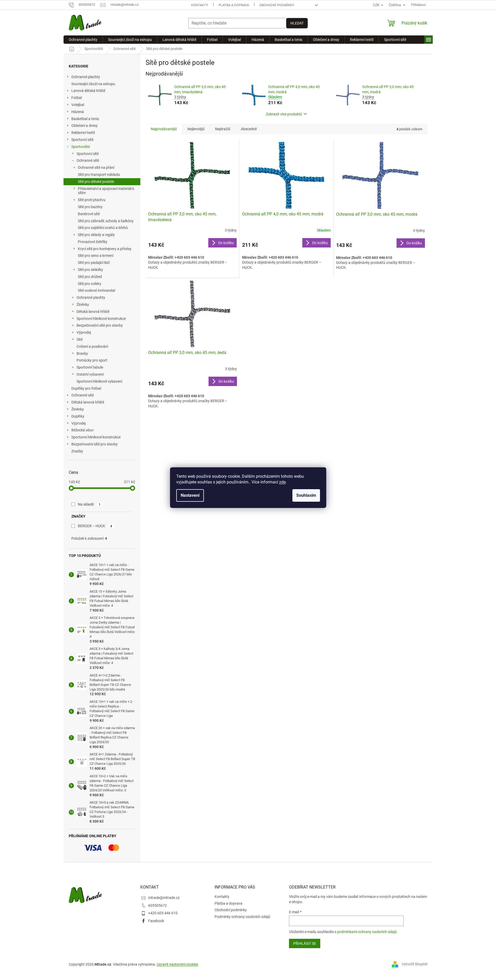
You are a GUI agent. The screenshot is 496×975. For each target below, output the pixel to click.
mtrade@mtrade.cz (164, 898)
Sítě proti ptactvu (91, 200)
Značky (77, 451)
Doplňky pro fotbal (86, 388)
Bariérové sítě (89, 214)
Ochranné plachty (85, 77)
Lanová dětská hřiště (88, 91)
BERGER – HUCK (95, 526)
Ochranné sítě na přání (96, 167)
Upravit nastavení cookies (177, 964)
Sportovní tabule (90, 367)
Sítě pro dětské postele (96, 181)
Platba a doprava (233, 5)
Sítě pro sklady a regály (96, 235)
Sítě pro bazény (90, 207)
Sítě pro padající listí (94, 262)
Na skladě (89, 504)
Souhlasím (306, 495)
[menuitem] (83, 39)
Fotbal (76, 98)
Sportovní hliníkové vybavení (99, 381)
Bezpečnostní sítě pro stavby (100, 325)
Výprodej (84, 332)
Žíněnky (83, 304)
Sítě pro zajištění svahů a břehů (103, 228)
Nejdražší (222, 129)
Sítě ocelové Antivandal (96, 290)
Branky (82, 353)
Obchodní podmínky (276, 5)
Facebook (156, 921)
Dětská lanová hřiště (93, 311)
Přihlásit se (304, 943)
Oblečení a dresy (84, 125)
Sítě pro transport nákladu (99, 174)
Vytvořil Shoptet (415, 964)
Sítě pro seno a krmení (95, 255)
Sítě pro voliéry (89, 284)
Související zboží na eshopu (93, 84)
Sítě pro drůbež (90, 277)
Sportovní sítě (82, 140)
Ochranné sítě (88, 160)
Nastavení (190, 495)
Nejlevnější (195, 129)
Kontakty (199, 5)
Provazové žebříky (92, 242)
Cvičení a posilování (92, 346)
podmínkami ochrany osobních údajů (367, 932)
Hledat (297, 23)
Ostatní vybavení (90, 374)
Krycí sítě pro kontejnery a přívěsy (104, 249)
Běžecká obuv (82, 430)
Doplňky (77, 416)
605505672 (157, 905)
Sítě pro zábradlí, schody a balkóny (106, 221)
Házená (77, 112)
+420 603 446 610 (163, 913)
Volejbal (77, 105)
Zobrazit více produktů (284, 114)
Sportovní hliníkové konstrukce (101, 318)
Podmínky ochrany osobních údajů (242, 917)
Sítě (80, 339)
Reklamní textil (83, 133)
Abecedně (249, 129)
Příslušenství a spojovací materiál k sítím (106, 191)
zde (282, 482)
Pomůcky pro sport (92, 360)
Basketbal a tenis (85, 119)
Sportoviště (80, 147)
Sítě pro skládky (90, 270)
